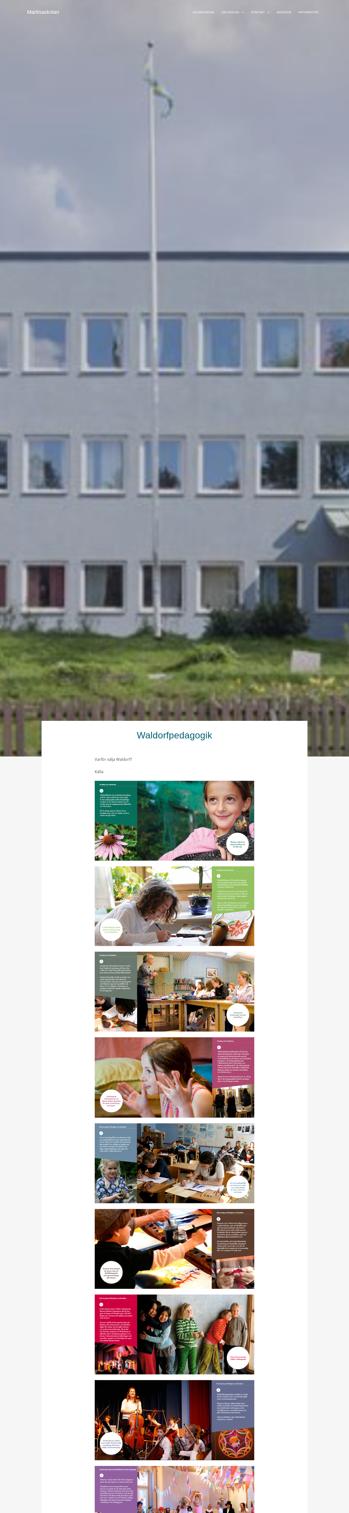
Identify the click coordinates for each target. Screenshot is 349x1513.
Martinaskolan (43, 12)
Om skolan (230, 12)
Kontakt (258, 12)
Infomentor (308, 12)
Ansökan (284, 12)
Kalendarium (203, 12)
